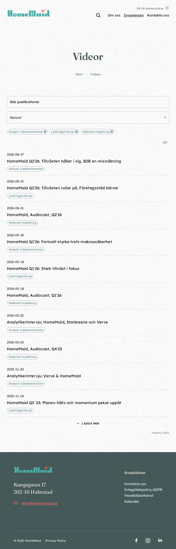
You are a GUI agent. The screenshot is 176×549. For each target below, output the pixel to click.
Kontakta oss (158, 15)
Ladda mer (90, 423)
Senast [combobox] (15, 117)
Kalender (131, 501)
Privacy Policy (55, 541)
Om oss (114, 15)
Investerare (134, 15)
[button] (27, 131)
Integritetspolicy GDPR (143, 489)
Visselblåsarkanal (138, 495)
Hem (79, 74)
